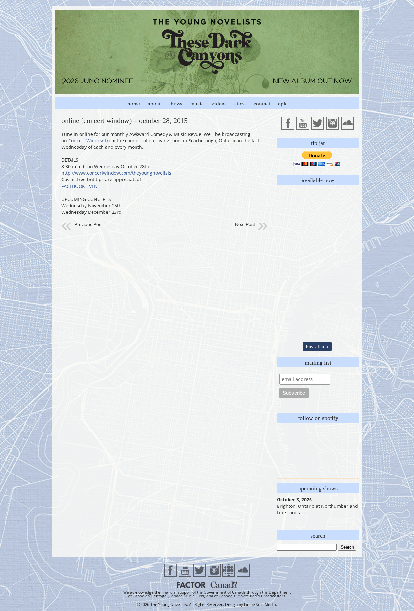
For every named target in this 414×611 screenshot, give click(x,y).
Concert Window (86, 140)
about (154, 103)
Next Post (245, 224)
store (240, 103)
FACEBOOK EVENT (80, 186)
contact (262, 103)
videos (219, 103)
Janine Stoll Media (260, 604)
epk (282, 103)
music (197, 103)
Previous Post (88, 224)
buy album (317, 346)
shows (175, 103)
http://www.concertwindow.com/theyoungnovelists (116, 173)
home (133, 103)
